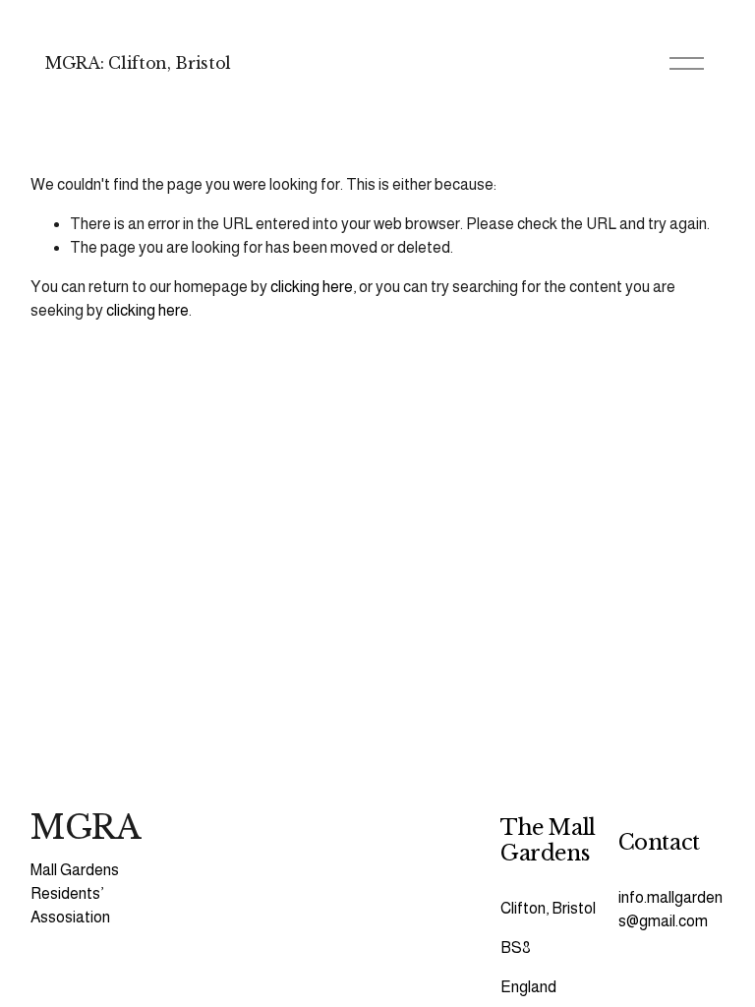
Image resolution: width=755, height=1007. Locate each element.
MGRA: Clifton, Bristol (138, 63)
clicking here (311, 286)
